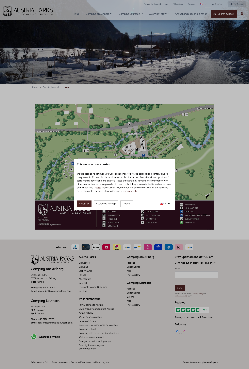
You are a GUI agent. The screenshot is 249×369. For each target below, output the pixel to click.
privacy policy (131, 191)
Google (97, 187)
